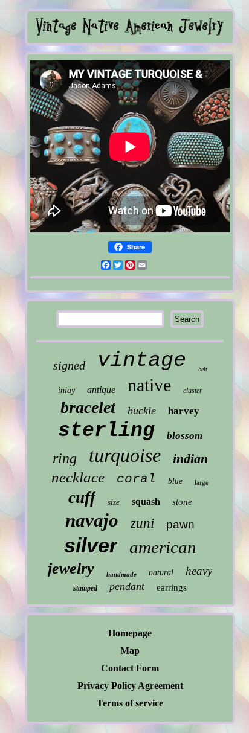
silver (90, 545)
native (149, 385)
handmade (121, 574)
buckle (142, 411)
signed (69, 365)
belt (202, 369)
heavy (199, 571)
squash (146, 501)
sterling (106, 431)
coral (136, 479)
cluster (192, 390)
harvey (183, 411)
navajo (91, 520)
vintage (141, 360)
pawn (180, 524)
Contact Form (130, 668)
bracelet (87, 407)
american (162, 547)
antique (101, 390)
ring (65, 458)
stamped (85, 588)
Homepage (130, 633)
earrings (172, 587)
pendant (126, 586)
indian (190, 458)
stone (182, 502)
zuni (142, 523)
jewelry (71, 568)
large (202, 482)
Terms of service (130, 703)
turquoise (125, 455)
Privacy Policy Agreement (130, 685)
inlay (66, 390)
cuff (81, 497)
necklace (78, 477)
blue (175, 480)
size (114, 502)
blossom (184, 435)
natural (161, 572)
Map (130, 650)
